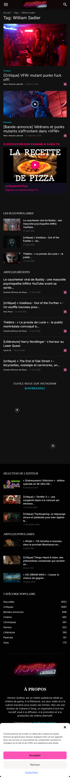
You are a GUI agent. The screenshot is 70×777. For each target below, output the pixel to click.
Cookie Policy (31, 772)
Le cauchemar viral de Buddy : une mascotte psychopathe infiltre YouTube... (42, 224)
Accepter (35, 755)
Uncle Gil (7, 350)
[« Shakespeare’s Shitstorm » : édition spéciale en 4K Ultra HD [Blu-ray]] (11, 483)
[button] (65, 727)
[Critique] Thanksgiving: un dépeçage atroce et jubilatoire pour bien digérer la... (44, 517)
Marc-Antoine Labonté (13, 84)
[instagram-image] (17, 409)
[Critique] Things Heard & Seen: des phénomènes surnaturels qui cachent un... (44, 561)
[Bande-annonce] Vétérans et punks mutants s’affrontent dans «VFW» (33, 129)
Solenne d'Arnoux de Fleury (15, 292)
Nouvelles (7, 122)
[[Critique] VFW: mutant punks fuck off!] (35, 45)
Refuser (35, 764)
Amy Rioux (8, 311)
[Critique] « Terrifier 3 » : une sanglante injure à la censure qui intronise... (41, 500)
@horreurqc (35, 388)
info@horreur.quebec (44, 722)
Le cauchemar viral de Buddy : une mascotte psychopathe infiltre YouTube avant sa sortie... (34, 283)
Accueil (7, 12)
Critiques (7, 70)
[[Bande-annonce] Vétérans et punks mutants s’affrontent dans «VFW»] (35, 104)
